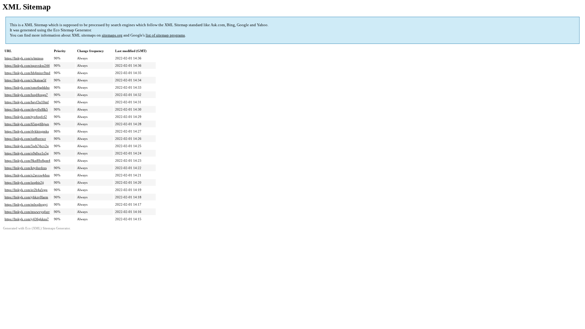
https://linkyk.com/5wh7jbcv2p (27, 146)
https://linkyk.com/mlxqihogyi (26, 204)
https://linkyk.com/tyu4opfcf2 (26, 117)
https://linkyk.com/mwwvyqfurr (27, 212)
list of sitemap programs (165, 35)
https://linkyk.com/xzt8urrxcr (25, 138)
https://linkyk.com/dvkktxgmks (27, 131)
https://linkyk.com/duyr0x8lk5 (26, 109)
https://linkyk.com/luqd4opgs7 (26, 95)
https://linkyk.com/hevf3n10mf (27, 102)
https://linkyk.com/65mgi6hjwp (27, 124)
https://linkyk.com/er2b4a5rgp (26, 190)
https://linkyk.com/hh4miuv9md (27, 73)
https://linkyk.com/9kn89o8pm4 (27, 160)
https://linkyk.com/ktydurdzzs (26, 168)
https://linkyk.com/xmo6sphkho (27, 87)
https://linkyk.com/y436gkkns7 (27, 219)
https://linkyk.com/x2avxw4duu (27, 175)
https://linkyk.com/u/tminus (24, 58)
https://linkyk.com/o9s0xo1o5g (27, 153)
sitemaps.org (112, 35)
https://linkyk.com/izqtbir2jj (24, 182)
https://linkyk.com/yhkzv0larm (26, 197)
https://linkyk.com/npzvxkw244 (27, 65)
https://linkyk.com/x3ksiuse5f (25, 80)
